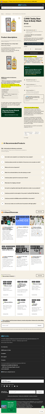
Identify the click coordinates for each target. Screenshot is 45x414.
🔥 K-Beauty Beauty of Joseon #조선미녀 (36, 257)
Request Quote (11, 410)
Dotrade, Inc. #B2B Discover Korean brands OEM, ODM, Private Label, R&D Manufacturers (21, 338)
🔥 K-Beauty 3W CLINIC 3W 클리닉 (22, 257)
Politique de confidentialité (23, 396)
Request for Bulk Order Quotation (34, 43)
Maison (2, 13)
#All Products (8, 13)
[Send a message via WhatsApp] (42, 407)
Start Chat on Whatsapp (30, 74)
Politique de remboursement (13, 396)
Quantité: (25, 46)
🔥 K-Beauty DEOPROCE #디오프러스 (7, 257)
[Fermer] (15, 401)
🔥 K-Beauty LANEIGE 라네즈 (22, 228)
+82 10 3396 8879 (5, 369)
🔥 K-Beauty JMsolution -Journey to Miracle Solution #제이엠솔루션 (8, 228)
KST (15, 340)
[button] (1, 5)
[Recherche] (42, 7)
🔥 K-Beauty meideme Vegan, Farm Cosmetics (36, 228)
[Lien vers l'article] (22, 229)
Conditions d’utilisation (33, 396)
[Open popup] (36, 30)
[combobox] (22, 7)
